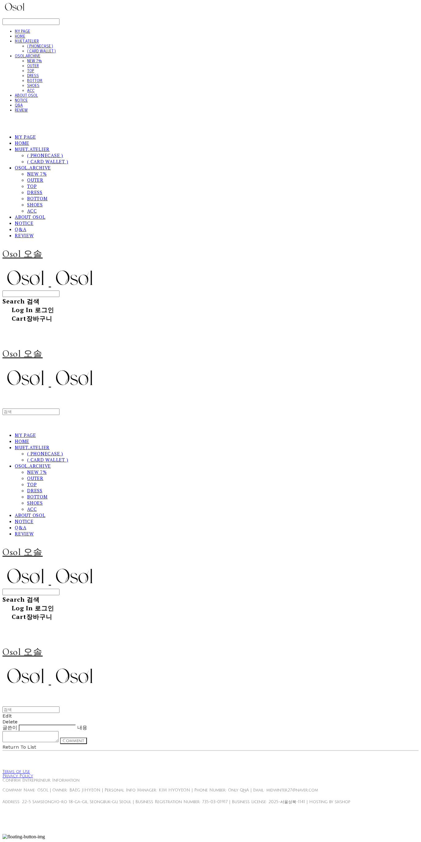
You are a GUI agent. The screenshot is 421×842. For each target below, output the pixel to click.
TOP (30, 70)
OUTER (33, 65)
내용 (82, 727)
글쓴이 (9, 727)
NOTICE (21, 100)
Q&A (19, 105)
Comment (73, 740)
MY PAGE (22, 31)
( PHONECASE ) (40, 46)
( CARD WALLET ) (41, 51)
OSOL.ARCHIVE (27, 56)
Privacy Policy (17, 776)
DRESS (33, 75)
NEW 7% (34, 61)
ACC (31, 90)
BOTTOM (35, 80)
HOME (20, 36)
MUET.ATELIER (27, 41)
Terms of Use (16, 772)
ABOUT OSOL (26, 95)
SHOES (33, 85)
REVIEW (21, 110)
